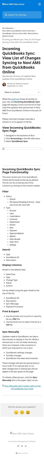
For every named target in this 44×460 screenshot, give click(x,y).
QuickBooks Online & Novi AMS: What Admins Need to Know (20, 34)
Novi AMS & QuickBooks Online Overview (18, 31)
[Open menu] (39, 4)
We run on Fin (23, 453)
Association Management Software (22, 441)
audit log (15, 99)
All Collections (7, 28)
